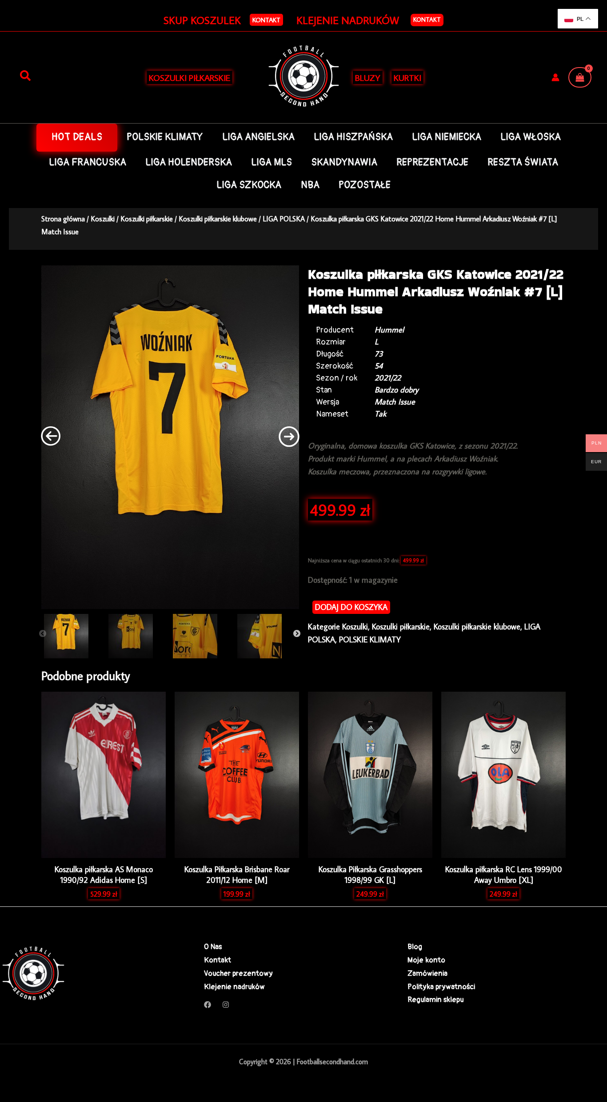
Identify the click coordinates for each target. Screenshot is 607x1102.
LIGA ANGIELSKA (258, 137)
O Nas (213, 946)
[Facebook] (207, 1004)
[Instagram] (225, 1004)
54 (379, 366)
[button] (266, 20)
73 (379, 354)
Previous (42, 633)
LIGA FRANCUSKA (87, 162)
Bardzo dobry (397, 390)
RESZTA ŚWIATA (522, 162)
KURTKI (407, 77)
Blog (414, 946)
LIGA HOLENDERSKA (188, 162)
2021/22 (388, 378)
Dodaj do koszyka (351, 607)
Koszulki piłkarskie (146, 218)
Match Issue (395, 402)
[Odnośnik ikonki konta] (555, 77)
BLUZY (367, 77)
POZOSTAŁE (365, 185)
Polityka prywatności (441, 986)
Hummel (389, 330)
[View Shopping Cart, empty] (579, 77)
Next (296, 633)
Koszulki (103, 218)
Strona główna (63, 218)
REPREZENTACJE (432, 162)
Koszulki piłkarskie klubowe (218, 218)
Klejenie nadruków (234, 986)
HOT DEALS (77, 137)
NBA (310, 185)
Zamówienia (427, 973)
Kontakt (427, 20)
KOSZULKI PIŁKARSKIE (189, 77)
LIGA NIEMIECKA (446, 137)
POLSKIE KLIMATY (165, 137)
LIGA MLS (271, 162)
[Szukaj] (25, 76)
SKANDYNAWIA (344, 162)
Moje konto (426, 960)
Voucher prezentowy (238, 973)
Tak (380, 414)
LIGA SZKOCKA (248, 185)
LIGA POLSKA (284, 218)
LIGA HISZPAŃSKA (353, 137)
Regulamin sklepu (435, 999)
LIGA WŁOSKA (530, 137)
